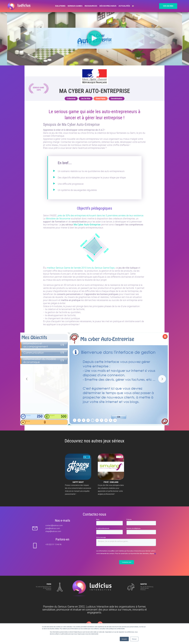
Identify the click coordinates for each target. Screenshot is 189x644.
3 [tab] (83, 420)
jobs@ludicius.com (52, 528)
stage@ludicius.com (53, 531)
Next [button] (162, 379)
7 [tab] (101, 420)
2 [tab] (79, 420)
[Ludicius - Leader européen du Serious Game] (20, 6)
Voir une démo (168, 6)
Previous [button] (27, 379)
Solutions (60, 6)
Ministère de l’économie (58, 218)
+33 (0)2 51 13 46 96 (53, 544)
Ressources (91, 6)
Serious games (75, 6)
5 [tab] (92, 420)
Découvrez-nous (107, 6)
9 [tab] (110, 420)
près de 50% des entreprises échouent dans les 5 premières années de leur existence (100, 215)
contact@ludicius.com (54, 525)
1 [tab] (74, 420)
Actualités (124, 6)
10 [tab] (115, 420)
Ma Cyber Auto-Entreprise (87, 224)
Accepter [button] (124, 639)
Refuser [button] (134, 639)
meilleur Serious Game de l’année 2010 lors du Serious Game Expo (81, 267)
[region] (94, 379)
